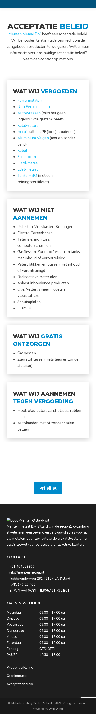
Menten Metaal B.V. (24, 34)
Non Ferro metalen (33, 106)
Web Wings (56, 709)
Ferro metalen (29, 100)
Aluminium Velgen (33, 138)
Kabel (22, 150)
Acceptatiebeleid (20, 684)
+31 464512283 (21, 566)
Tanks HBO (27, 175)
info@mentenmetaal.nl (26, 572)
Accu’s (22, 131)
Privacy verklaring (20, 667)
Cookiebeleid (17, 676)
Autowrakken (29, 113)
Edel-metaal (27, 169)
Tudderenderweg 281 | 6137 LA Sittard (39, 578)
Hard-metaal (28, 163)
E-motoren (26, 156)
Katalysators (27, 125)
